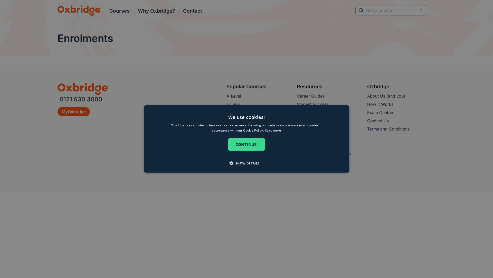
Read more (273, 130)
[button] (246, 163)
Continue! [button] (246, 144)
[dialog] (246, 139)
